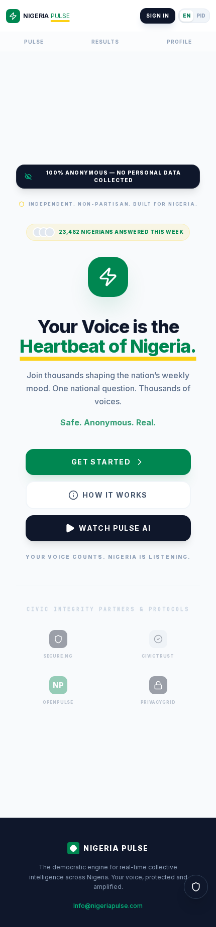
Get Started (101, 461)
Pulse (34, 42)
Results (105, 42)
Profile (179, 42)
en (186, 16)
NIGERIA (46, 16)
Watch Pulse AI (115, 528)
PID (200, 16)
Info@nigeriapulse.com (108, 905)
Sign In (157, 16)
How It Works (115, 495)
